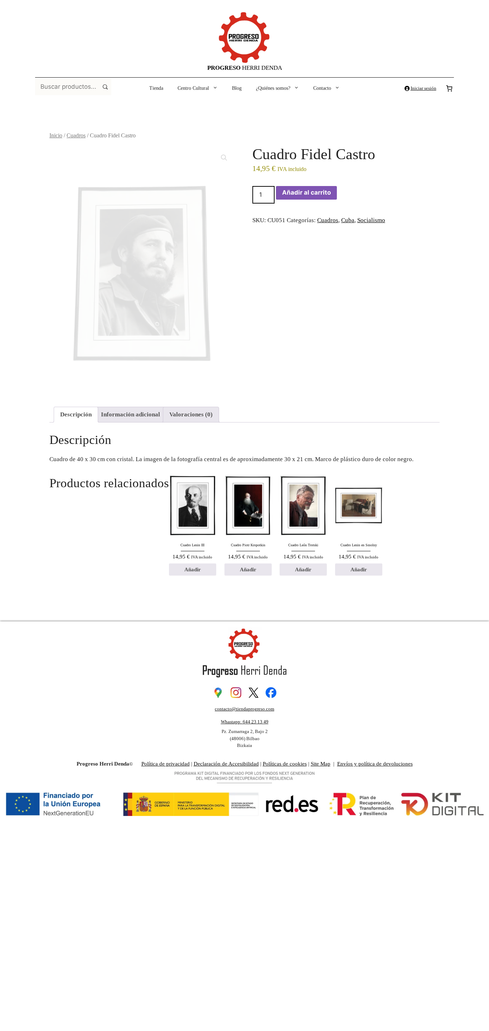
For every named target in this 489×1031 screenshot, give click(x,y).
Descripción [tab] (76, 414)
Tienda (156, 88)
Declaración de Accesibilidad (226, 764)
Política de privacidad (165, 764)
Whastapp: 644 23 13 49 (244, 721)
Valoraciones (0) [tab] (191, 414)
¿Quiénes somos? (273, 88)
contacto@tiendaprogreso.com (244, 709)
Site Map (320, 764)
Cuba (347, 220)
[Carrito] (449, 88)
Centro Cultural (193, 88)
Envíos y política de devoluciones (375, 764)
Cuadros (76, 135)
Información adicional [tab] (130, 414)
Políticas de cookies (285, 764)
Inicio (55, 135)
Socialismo (371, 220)
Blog (237, 88)
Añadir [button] (192, 569)
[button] (224, 157)
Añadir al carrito (306, 192)
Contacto (322, 88)
